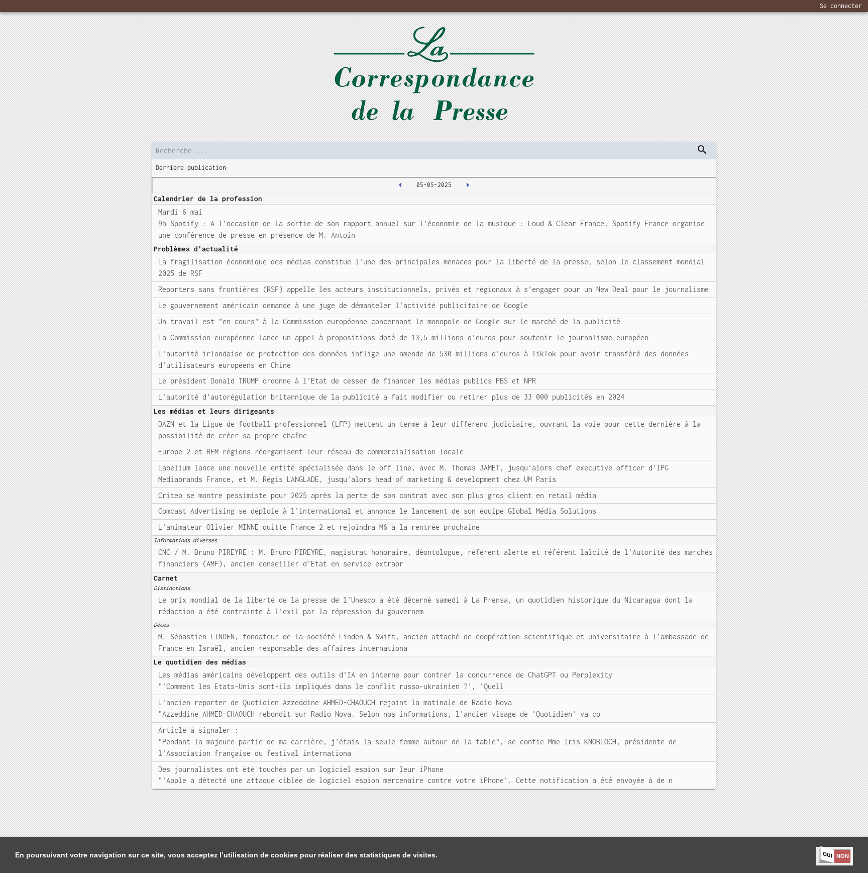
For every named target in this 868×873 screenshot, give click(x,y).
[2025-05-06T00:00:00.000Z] (468, 185)
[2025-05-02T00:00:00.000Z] (400, 185)
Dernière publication (191, 167)
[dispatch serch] (702, 150)
